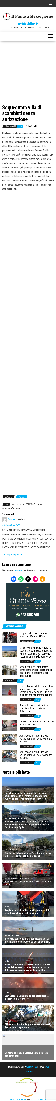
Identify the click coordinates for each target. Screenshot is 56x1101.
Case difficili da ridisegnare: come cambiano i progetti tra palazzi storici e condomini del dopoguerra (36, 671)
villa (18, 508)
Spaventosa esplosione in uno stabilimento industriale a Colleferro (34, 708)
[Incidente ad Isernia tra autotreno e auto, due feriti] (9, 725)
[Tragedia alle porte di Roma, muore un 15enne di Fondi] (9, 637)
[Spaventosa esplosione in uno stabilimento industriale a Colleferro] (9, 709)
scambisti (30, 503)
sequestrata (8, 508)
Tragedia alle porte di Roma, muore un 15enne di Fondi (33, 635)
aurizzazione (17, 504)
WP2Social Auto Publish (18, 1099)
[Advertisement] (28, 70)
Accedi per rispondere (12, 554)
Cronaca (21, 497)
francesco (12, 519)
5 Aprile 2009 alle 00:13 (11, 525)
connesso (18, 570)
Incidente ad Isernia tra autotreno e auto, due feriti (36, 723)
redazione (32, 126)
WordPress (31, 1067)
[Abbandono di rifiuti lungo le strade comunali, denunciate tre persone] (9, 739)
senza (39, 504)
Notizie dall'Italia (28, 24)
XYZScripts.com (41, 1099)
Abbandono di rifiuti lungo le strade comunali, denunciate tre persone (35, 738)
